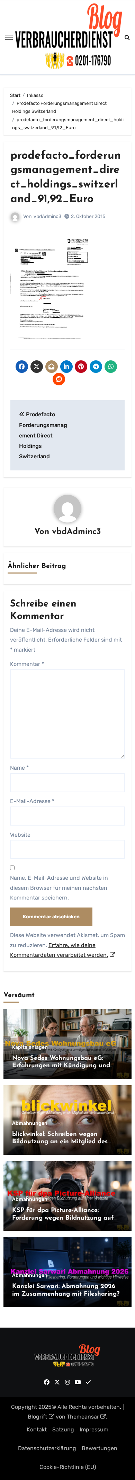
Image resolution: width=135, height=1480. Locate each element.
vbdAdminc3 (47, 216)
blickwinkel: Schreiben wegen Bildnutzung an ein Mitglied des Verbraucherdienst (60, 1142)
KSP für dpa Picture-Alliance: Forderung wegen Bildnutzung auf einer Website (63, 1218)
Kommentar (27, 664)
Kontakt (37, 1429)
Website (20, 834)
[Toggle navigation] (9, 37)
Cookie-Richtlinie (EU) (67, 1467)
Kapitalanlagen (30, 1047)
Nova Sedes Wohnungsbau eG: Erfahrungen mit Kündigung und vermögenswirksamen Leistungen (61, 1066)
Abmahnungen (29, 1123)
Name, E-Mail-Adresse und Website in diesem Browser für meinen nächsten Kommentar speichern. (59, 888)
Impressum (94, 1429)
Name (19, 767)
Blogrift (37, 1416)
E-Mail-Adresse (32, 801)
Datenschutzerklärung (47, 1448)
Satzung (63, 1429)
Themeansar (83, 1416)
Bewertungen (99, 1448)
